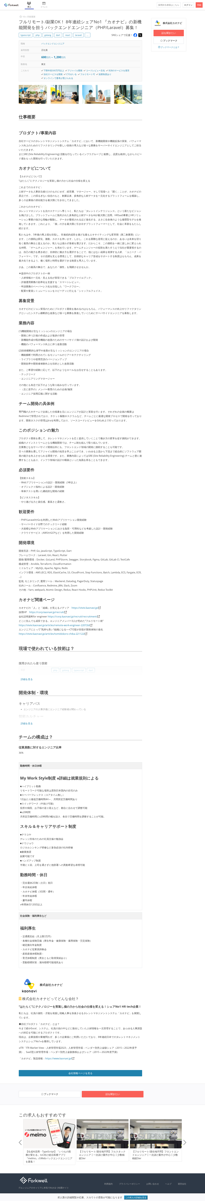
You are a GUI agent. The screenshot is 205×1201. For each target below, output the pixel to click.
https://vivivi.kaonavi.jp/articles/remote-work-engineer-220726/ (54, 625)
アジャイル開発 (75, 70)
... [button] (87, 35)
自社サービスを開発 (53, 74)
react (67, 35)
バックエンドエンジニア (52, 43)
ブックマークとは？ (170, 47)
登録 (199, 4)
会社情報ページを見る (80, 1073)
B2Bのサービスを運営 (119, 70)
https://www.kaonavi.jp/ (58, 1058)
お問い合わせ (152, 1183)
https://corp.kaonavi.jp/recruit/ (46, 612)
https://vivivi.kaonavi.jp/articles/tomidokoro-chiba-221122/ (52, 633)
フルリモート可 (87, 74)
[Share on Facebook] (135, 35)
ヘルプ (168, 1183)
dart (58, 35)
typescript (26, 35)
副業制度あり (105, 74)
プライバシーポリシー (129, 1183)
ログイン (188, 4)
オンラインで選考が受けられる (58, 78)
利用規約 (108, 1183)
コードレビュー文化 (95, 70)
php (38, 35)
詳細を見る (27, 679)
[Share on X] (140, 35)
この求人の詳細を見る (135, 1197)
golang (47, 35)
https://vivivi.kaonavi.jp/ (85, 607)
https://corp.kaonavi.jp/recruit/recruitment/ (72, 616)
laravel (78, 35)
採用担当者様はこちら (168, 4)
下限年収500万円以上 (54, 70)
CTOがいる (71, 74)
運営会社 (182, 1183)
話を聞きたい (168, 33)
